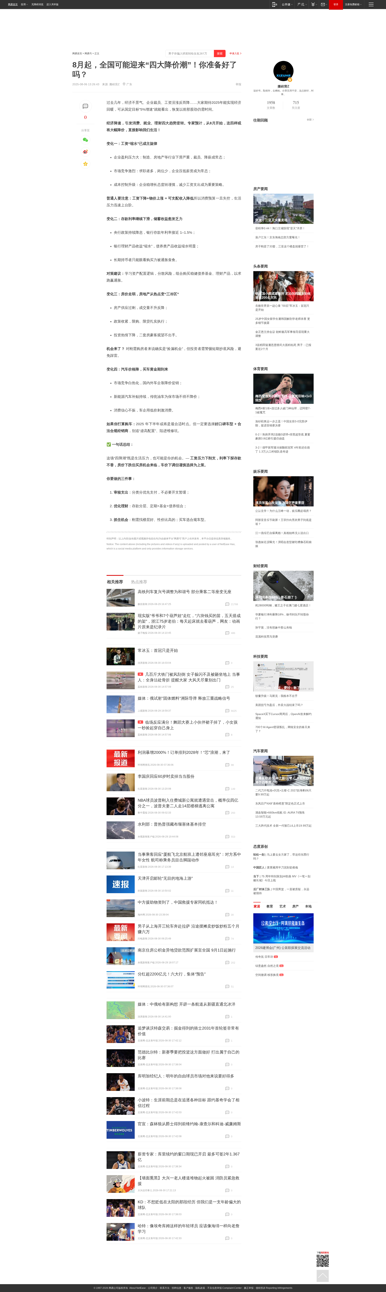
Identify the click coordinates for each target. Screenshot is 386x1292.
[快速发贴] (85, 106)
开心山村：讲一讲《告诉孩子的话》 (277, 988)
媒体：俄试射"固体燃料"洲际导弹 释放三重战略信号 (184, 698)
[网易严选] (301, 4)
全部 (309, 119)
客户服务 (188, 1288)
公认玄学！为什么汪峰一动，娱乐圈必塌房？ (283, 510)
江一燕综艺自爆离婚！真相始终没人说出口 (282, 533)
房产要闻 (260, 189)
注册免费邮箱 (352, 4)
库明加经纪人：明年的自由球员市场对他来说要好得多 (186, 1076)
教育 (270, 906)
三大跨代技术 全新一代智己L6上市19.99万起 (283, 825)
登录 (336, 4)
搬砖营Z (114, 84)
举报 (238, 84)
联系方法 (164, 1288)
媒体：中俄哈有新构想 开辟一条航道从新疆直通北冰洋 (186, 1004)
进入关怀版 (52, 4)
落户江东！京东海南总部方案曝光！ (277, 237)
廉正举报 (249, 1288)
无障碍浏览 (37, 4)
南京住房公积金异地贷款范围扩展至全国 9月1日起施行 (187, 950)
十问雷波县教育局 (266, 969)
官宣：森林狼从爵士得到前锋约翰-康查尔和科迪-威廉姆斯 (189, 1124)
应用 (23, 4)
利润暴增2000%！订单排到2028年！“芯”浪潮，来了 (184, 752)
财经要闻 (260, 566)
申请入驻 (234, 53)
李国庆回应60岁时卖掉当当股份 (166, 776)
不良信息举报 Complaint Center (224, 1288)
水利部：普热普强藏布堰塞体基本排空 (172, 824)
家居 (257, 906)
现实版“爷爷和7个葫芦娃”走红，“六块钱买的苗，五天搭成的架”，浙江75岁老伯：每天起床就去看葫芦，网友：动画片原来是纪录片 (189, 621)
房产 (295, 906)
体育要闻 (260, 369)
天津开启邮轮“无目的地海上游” (165, 878)
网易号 (88, 53)
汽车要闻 (260, 751)
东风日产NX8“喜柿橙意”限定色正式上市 (280, 803)
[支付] (314, 4)
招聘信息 (176, 1288)
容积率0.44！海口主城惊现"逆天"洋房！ (280, 228)
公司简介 (153, 1288)
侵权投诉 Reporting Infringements (274, 1288)
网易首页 (13, 4)
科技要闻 (260, 656)
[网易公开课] (287, 4)
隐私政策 (200, 1288)
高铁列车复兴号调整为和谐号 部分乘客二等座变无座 (184, 591)
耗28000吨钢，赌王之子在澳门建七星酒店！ (283, 605)
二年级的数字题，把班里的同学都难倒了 (280, 978)
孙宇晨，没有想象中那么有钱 (273, 627)
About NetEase (137, 1288)
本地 (308, 906)
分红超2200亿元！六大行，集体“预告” (172, 974)
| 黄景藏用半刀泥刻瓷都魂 (275, 867)
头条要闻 (260, 266)
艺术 (282, 906)
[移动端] (274, 4)
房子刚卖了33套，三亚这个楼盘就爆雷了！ (282, 246)
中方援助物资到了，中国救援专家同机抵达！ (178, 902)
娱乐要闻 (260, 471)
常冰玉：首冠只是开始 (158, 650)
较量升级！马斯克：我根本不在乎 (276, 695)
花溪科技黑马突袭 (266, 636)
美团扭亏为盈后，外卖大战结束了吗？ (279, 705)
